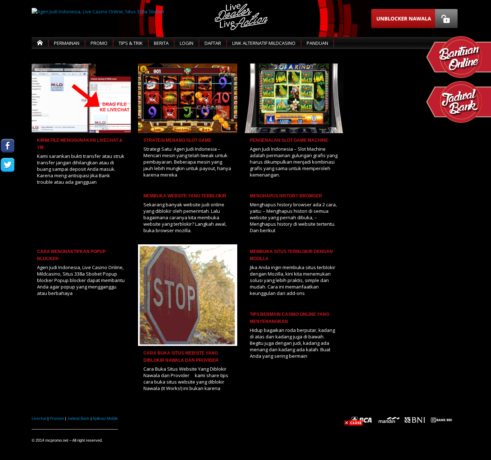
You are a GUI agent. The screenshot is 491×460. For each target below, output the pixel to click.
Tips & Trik (131, 43)
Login (186, 43)
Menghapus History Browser (286, 196)
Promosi (57, 418)
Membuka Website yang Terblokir (184, 196)
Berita (161, 43)
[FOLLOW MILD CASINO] (7, 165)
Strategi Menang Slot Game (177, 140)
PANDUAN (317, 43)
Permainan (66, 43)
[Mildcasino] (7, 203)
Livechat (39, 418)
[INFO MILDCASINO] (7, 222)
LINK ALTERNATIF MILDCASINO (263, 43)
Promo (99, 43)
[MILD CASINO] (7, 146)
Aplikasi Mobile (105, 418)
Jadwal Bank (78, 418)
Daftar (213, 43)
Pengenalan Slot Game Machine (289, 140)
